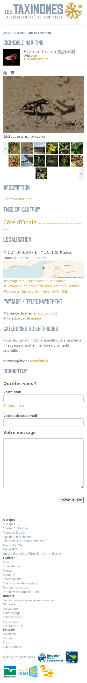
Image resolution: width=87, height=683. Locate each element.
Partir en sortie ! (13, 626)
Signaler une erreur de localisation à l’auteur (43, 286)
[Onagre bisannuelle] (52, 148)
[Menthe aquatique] (39, 160)
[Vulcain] (41, 173)
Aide (6, 562)
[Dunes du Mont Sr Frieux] (39, 148)
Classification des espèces (20, 583)
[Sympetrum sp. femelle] (77, 160)
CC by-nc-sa (47, 313)
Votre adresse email (20, 415)
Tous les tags (11, 613)
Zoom (5, 73)
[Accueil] (43, 11)
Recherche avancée (16, 587)
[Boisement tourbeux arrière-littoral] (52, 160)
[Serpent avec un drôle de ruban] (14, 160)
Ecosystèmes (12, 566)
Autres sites (11, 621)
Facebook (9, 634)
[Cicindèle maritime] (27, 148)
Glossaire (9, 604)
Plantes (8, 570)
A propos (9, 524)
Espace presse (12, 647)
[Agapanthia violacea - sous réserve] (27, 160)
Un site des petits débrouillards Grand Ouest (33, 554)
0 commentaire (36, 59)
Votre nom (12, 391)
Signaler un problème (17, 537)
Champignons (12, 579)
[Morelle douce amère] (77, 148)
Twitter (7, 638)
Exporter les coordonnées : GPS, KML (37, 291)
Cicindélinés (38, 361)
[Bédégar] (14, 148)
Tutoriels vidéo (12, 617)
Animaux (9, 575)
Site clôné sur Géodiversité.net (23, 541)
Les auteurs (11, 608)
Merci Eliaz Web (13, 545)
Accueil (7, 32)
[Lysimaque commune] (64, 160)
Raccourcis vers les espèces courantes (29, 600)
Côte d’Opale (19, 222)
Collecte (20, 32)
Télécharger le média (13, 73)
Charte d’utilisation (15, 528)
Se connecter (14, 405)
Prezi (6, 642)
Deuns (47, 51)
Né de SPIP (10, 549)
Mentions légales (14, 532)
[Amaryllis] (64, 148)
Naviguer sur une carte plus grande (36, 281)
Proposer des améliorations (21, 592)
